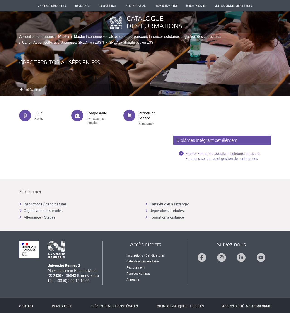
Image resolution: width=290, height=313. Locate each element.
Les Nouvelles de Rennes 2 (233, 5)
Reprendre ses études (167, 210)
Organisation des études (43, 210)
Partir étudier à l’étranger (169, 204)
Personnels (107, 5)
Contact (26, 306)
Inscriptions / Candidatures (145, 255)
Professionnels (166, 5)
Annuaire (132, 279)
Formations (44, 36)
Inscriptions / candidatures (45, 204)
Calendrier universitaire (142, 261)
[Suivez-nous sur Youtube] (261, 257)
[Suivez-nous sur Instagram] (221, 257)
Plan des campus (138, 273)
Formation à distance (167, 217)
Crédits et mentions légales (114, 306)
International (135, 5)
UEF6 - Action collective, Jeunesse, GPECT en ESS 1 (63, 42)
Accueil (25, 36)
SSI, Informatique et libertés (180, 306)
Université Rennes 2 (52, 5)
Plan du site (62, 306)
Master (63, 36)
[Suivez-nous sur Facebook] (202, 257)
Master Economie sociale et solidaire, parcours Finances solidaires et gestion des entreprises (147, 36)
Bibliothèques (196, 5)
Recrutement (135, 267)
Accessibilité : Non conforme (246, 306)
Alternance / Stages (39, 217)
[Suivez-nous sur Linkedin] (241, 257)
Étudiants (82, 5)
